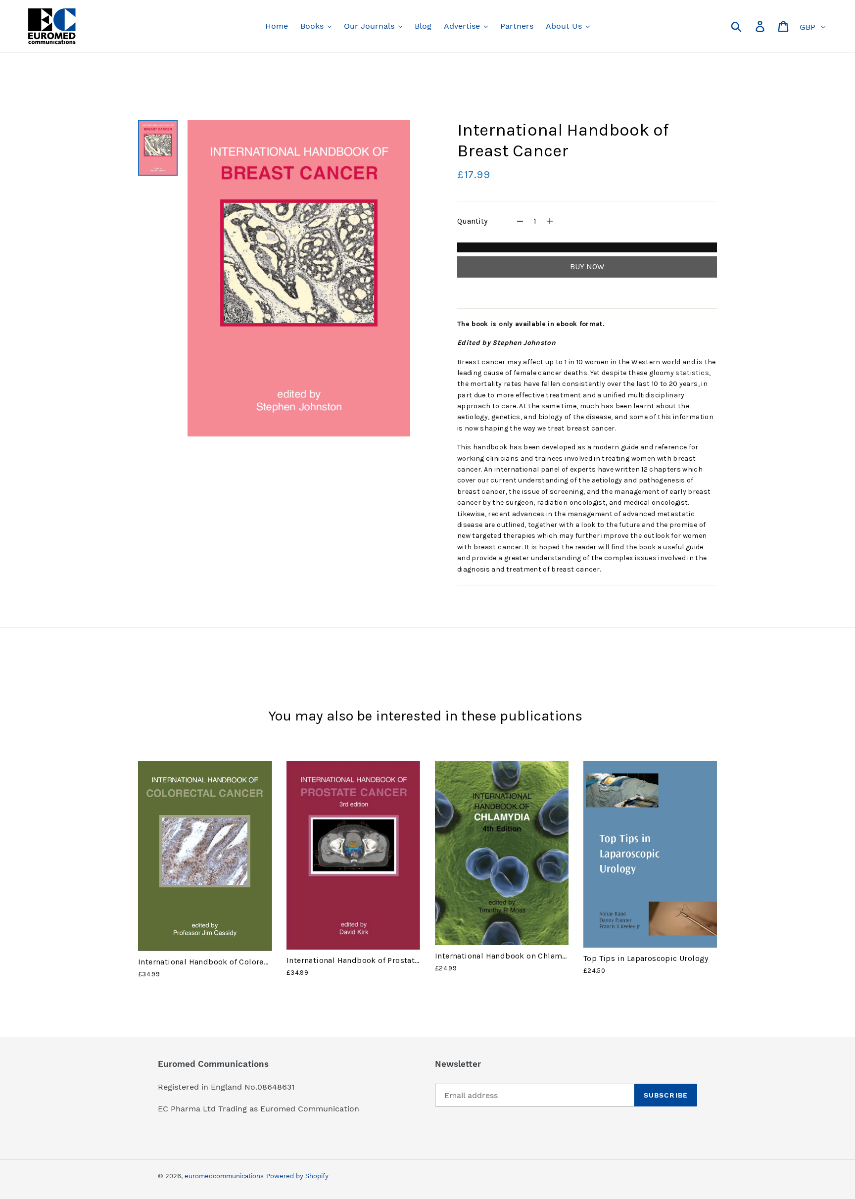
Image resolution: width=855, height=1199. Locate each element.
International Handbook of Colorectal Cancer (221, 961)
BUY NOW (587, 266)
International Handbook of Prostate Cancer (366, 960)
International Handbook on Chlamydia (506, 955)
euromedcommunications (224, 1176)
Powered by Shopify (297, 1176)
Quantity (472, 221)
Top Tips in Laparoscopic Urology (646, 958)
